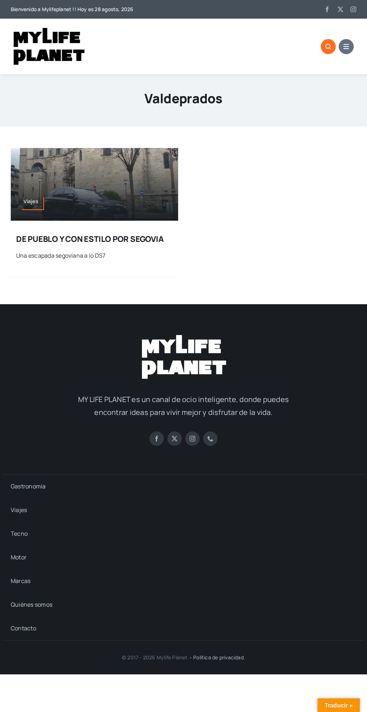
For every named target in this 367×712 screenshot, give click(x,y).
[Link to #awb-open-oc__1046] (328, 46)
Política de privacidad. (219, 657)
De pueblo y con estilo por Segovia (90, 239)
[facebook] (327, 9)
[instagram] (353, 9)
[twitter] (340, 9)
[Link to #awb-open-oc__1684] (346, 46)
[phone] (210, 438)
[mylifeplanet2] (183, 336)
